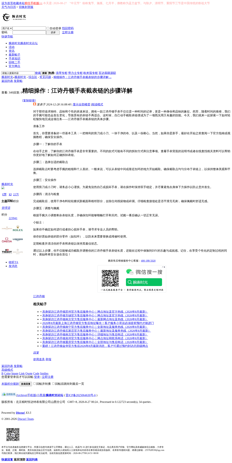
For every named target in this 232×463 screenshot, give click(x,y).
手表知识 (14, 58)
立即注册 (68, 32)
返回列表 (7, 80)
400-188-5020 (148, 260)
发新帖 (18, 80)
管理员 (5, 207)
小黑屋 (41, 395)
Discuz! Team (26, 418)
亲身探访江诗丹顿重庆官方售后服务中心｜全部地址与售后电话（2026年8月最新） (95, 342)
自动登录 (55, 28)
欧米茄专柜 (90, 72)
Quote (28, 373)
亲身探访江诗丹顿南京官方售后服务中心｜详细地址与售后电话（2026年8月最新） (95, 334)
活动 (11, 47)
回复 (36, 352)
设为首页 (7, 3)
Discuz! (20, 412)
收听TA (13, 262)
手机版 (31, 395)
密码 (4, 32)
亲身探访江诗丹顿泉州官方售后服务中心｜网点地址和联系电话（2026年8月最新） (95, 338)
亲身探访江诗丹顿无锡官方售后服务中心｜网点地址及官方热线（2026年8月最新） (95, 315)
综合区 (32, 77)
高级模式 (7, 369)
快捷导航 (7, 36)
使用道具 (39, 359)
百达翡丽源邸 (107, 72)
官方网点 (14, 66)
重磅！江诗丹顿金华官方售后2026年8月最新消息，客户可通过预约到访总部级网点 (95, 345)
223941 (13, 218)
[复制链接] (29, 100)
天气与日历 (8, 7)
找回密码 (68, 28)
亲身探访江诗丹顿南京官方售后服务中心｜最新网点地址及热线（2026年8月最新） (95, 319)
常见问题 (45, 77)
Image (14, 373)
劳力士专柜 (75, 72)
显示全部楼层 (81, 104)
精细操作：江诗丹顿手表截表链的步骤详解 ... (82, 77)
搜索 (38, 72)
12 (10, 194)
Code (36, 373)
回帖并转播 (43, 383)
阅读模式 (97, 104)
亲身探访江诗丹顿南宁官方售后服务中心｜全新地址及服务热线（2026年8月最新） (95, 326)
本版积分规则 (10, 383)
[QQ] (8, 395)
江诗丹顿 (39, 296)
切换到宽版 (26, 7)
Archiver (22, 395)
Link (22, 373)
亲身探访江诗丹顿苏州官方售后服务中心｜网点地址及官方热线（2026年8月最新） (95, 311)
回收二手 (14, 62)
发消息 (13, 266)
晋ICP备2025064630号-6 (81, 395)
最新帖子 (14, 54)
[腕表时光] (15, 20)
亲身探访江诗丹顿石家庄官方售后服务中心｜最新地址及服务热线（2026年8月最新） (96, 330)
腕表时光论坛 (54, 395)
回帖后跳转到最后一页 (69, 383)
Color (7, 373)
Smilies (44, 373)
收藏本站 (19, 3)
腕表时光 (23, 43)
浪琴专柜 (61, 72)
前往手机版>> (33, 3)
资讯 (11, 50)
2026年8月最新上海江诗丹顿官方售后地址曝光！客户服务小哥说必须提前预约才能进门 (98, 323)
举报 (48, 359)
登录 (37, 376)
